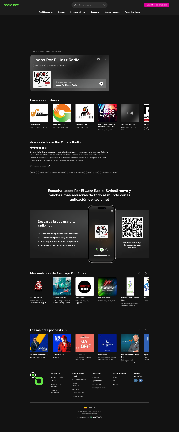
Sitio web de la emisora (38, 166)
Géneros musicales (112, 12)
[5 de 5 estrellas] (43, 147)
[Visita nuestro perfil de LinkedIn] (136, 380)
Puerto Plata (43, 172)
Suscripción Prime (99, 388)
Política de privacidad (75, 385)
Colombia (91, 408)
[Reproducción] (101, 84)
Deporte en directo (77, 12)
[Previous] (139, 99)
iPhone (115, 377)
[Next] (146, 99)
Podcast (61, 12)
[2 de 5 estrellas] (34, 147)
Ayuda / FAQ (96, 384)
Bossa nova (52, 65)
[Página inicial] (34, 51)
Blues (62, 65)
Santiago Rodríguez (58, 172)
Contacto (95, 377)
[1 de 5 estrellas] (31, 147)
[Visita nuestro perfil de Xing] (141, 380)
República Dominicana (76, 172)
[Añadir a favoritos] (98, 59)
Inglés (33, 172)
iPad (115, 381)
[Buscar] (104, 4)
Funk (36, 65)
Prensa (53, 381)
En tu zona (95, 12)
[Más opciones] (104, 59)
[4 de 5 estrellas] (40, 147)
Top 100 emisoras (45, 12)
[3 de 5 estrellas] (37, 147)
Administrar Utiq (78, 393)
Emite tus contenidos (55, 391)
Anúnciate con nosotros (56, 385)
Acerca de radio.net (58, 377)
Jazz (43, 65)
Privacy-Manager (78, 396)
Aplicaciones (97, 381)
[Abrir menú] (173, 4)
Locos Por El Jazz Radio (66, 85)
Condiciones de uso (79, 380)
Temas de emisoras (132, 12)
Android (116, 384)
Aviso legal (76, 389)
